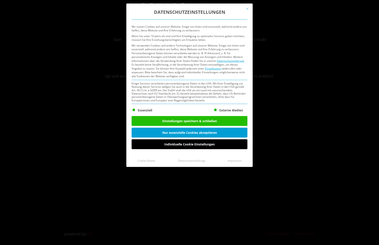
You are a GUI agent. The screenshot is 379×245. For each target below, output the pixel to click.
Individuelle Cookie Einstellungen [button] (189, 144)
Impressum (234, 161)
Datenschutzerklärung (230, 61)
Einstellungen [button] (213, 68)
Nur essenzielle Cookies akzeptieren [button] (189, 133)
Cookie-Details (146, 161)
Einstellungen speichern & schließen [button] (189, 121)
